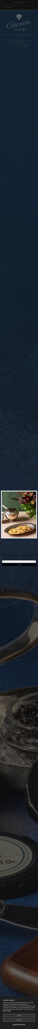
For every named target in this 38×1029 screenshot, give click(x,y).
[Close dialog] (36, 491)
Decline (19, 1020)
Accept (19, 1015)
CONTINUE (19, 564)
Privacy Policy (7, 1010)
